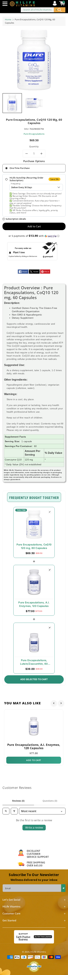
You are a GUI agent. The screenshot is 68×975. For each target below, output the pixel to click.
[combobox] (43, 9)
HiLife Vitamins (38, 951)
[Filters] (14, 811)
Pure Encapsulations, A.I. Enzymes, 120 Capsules (34, 604)
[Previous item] (54, 703)
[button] (5, 4)
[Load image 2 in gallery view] (34, 103)
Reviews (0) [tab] (18, 800)
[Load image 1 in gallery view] (12, 103)
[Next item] (61, 703)
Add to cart (33, 760)
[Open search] (5, 811)
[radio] (34, 168)
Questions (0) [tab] (50, 800)
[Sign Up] (63, 888)
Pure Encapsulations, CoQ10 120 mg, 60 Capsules (34, 546)
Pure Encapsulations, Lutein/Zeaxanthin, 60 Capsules (34, 662)
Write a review (34, 827)
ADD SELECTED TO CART (34, 679)
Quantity (34, 146)
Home (8, 19)
